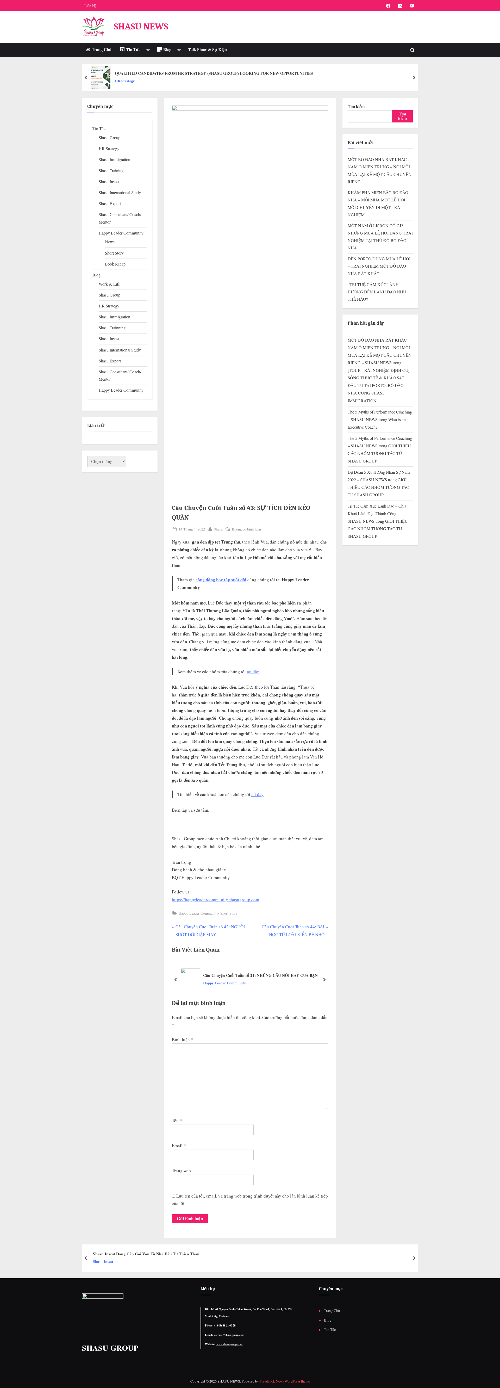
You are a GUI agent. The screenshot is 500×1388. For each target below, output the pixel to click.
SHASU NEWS (141, 26)
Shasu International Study (120, 192)
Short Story (229, 913)
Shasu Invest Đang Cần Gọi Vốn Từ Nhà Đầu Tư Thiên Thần (146, 1254)
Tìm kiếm (356, 106)
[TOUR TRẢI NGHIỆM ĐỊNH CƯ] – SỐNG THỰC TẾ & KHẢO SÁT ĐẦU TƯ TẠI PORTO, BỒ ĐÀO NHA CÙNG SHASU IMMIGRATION (380, 385)
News (110, 242)
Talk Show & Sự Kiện (207, 49)
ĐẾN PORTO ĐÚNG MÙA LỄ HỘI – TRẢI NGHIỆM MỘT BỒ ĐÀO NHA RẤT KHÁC (379, 266)
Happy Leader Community (198, 913)
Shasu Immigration (114, 159)
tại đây (253, 672)
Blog (96, 275)
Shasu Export (110, 203)
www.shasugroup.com (229, 1344)
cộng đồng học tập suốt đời (221, 579)
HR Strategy (125, 81)
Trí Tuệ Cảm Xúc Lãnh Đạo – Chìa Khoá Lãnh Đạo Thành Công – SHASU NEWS (377, 513)
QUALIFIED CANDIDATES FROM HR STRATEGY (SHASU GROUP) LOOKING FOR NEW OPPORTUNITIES (214, 73)
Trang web (181, 1171)
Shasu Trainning (112, 328)
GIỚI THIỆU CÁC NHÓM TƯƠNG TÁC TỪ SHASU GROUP (379, 453)
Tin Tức (98, 128)
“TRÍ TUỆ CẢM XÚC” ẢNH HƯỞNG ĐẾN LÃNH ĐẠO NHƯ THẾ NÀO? (377, 292)
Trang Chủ (332, 1310)
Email (179, 1146)
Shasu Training (111, 171)
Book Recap (115, 264)
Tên (177, 1121)
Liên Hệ (90, 5)
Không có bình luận (246, 529)
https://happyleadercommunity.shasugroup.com (215, 900)
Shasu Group (109, 137)
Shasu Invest (109, 181)
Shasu (218, 529)
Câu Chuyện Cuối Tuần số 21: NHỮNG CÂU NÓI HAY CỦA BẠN (260, 975)
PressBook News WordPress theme (285, 1381)
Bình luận (182, 1039)
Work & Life (109, 284)
